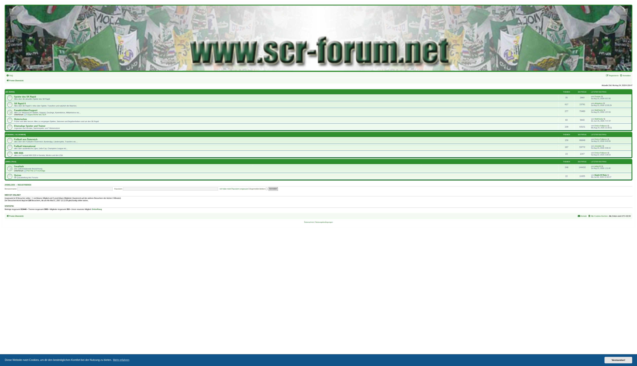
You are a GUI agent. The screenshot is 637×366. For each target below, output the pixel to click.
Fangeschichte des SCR (36, 115)
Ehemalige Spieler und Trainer (29, 126)
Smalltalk (19, 166)
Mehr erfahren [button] (121, 360)
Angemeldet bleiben (257, 189)
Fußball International (24, 146)
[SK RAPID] (9, 92)
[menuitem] (9, 76)
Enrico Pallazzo (601, 126)
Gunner (598, 96)
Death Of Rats (601, 175)
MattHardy (599, 110)
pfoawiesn (599, 103)
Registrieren (24, 185)
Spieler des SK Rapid (25, 96)
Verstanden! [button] (618, 360)
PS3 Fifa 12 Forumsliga (35, 171)
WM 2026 (18, 153)
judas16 (598, 166)
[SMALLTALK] (10, 162)
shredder (598, 146)
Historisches (20, 119)
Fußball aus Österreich (25, 139)
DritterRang (97, 209)
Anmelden (10, 185)
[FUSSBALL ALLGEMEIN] (15, 135)
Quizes (17, 175)
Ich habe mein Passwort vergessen (234, 189)
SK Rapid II (20, 103)
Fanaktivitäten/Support (25, 110)
